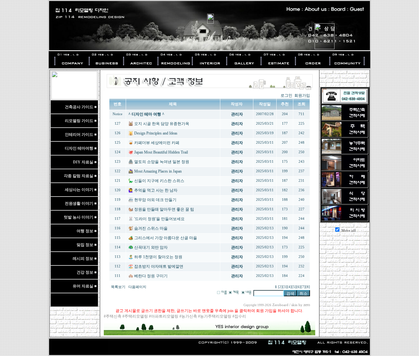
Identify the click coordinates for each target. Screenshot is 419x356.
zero (306, 305)
